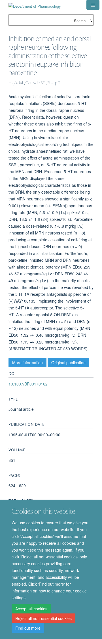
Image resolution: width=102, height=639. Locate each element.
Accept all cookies (31, 608)
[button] (92, 5)
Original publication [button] (68, 362)
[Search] (90, 20)
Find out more (28, 628)
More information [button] (27, 362)
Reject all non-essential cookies (43, 618)
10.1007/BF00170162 (28, 384)
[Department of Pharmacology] (34, 4)
